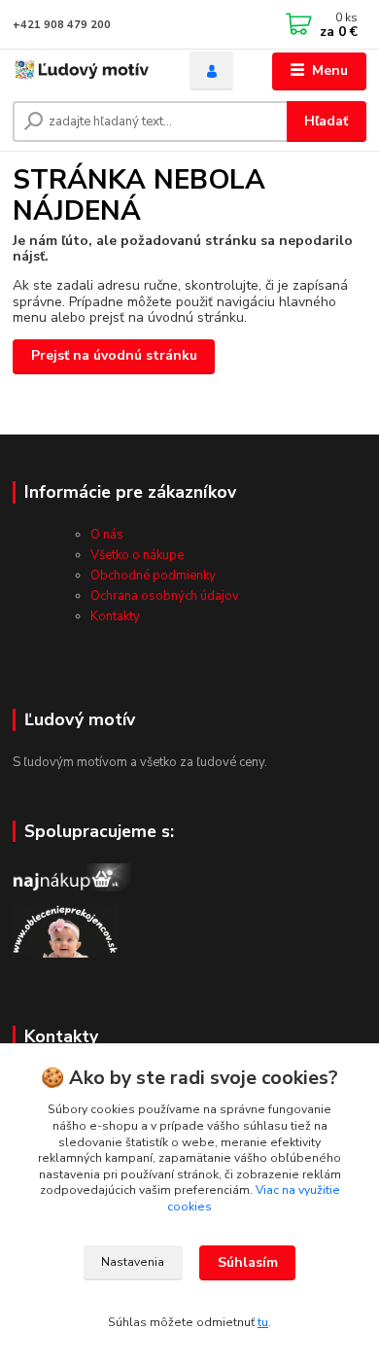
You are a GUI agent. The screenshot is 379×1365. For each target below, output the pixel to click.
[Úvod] (86, 71)
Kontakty (115, 616)
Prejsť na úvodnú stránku (114, 355)
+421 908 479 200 (62, 25)
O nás (106, 534)
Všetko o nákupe (137, 555)
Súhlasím (248, 1262)
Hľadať (326, 121)
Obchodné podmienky (153, 575)
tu (263, 1322)
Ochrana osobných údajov (164, 596)
